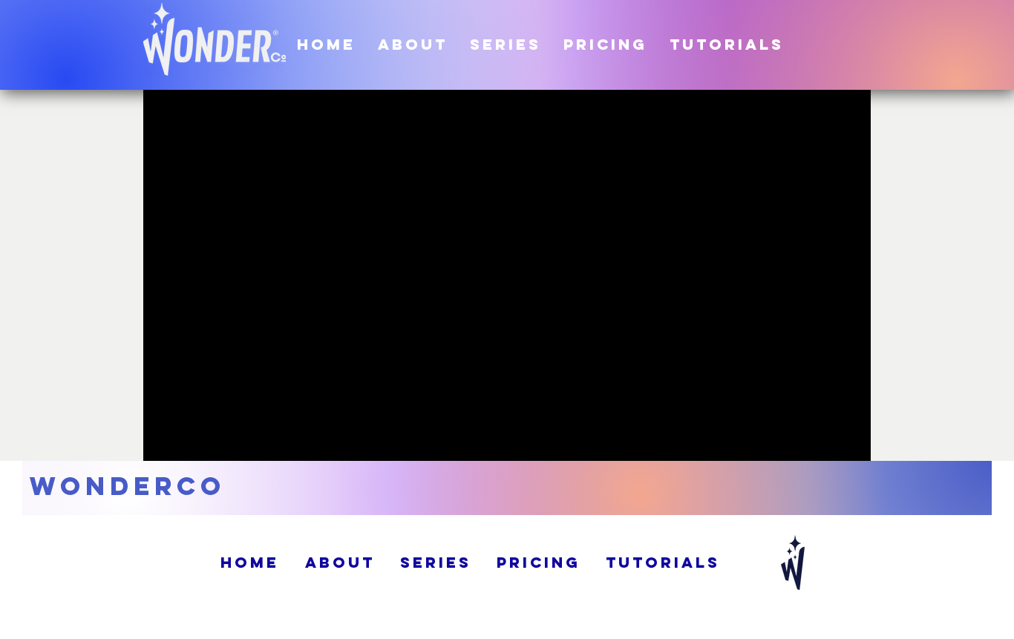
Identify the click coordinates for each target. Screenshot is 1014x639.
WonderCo (128, 486)
